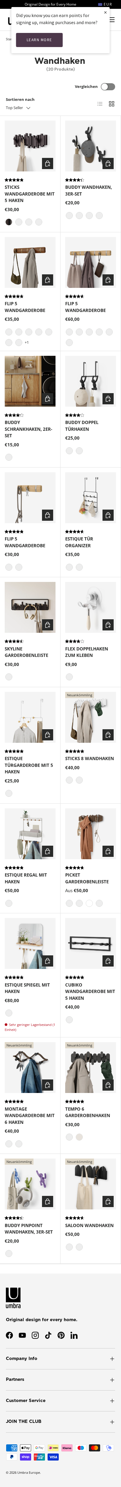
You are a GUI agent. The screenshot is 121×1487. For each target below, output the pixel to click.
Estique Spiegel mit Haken (27, 988)
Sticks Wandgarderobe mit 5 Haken (30, 193)
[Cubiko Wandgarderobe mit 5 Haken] (90, 943)
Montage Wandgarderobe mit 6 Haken (30, 1115)
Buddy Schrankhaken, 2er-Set (28, 428)
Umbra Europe (28, 1472)
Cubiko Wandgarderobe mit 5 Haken (90, 991)
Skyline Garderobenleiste (26, 652)
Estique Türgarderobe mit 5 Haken (29, 765)
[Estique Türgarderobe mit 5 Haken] (30, 717)
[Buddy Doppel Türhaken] (90, 381)
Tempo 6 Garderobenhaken (87, 1112)
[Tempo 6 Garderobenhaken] (90, 1067)
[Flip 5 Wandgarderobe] (30, 262)
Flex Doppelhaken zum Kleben (86, 652)
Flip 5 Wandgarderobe (25, 307)
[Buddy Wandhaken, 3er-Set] (90, 146)
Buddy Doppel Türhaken (81, 425)
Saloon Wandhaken (89, 1225)
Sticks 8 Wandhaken (89, 758)
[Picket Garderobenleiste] (90, 833)
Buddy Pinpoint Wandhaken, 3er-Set (29, 1228)
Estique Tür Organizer (79, 542)
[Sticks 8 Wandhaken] (90, 717)
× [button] (105, 12)
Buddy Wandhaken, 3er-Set (88, 190)
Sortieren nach (20, 99)
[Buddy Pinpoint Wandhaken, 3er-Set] (30, 1184)
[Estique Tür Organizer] (90, 497)
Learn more (39, 39)
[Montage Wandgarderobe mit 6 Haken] (30, 1067)
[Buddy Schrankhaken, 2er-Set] (30, 381)
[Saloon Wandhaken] (90, 1184)
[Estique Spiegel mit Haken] (30, 943)
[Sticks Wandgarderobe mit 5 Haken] (30, 146)
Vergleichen (86, 86)
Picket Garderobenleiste (87, 878)
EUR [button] (107, 4)
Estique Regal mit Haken (26, 878)
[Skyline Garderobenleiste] (30, 607)
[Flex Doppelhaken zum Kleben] (90, 607)
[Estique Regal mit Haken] (30, 833)
